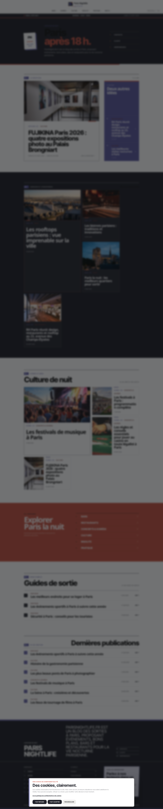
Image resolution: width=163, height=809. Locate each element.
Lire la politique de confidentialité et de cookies (47, 795)
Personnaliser (69, 802)
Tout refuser (39, 802)
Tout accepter (55, 802)
